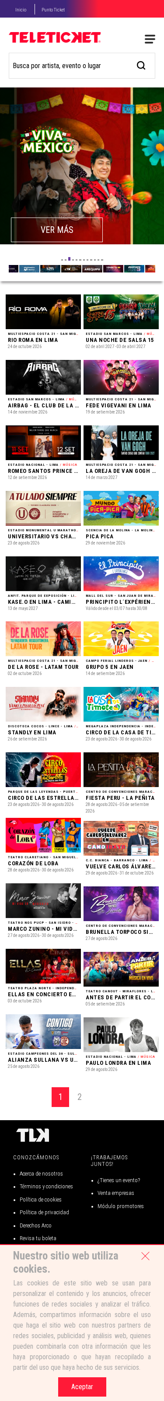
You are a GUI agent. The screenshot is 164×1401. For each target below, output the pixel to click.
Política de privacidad (44, 1212)
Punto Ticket (53, 10)
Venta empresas (116, 1193)
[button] (62, 260)
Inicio (20, 10)
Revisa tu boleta (38, 1238)
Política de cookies (41, 1199)
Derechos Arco (36, 1225)
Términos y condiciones (46, 1186)
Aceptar (82, 1387)
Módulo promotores (121, 1206)
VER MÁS (57, 230)
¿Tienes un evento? (119, 1180)
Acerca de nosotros (41, 1173)
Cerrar (145, 1256)
